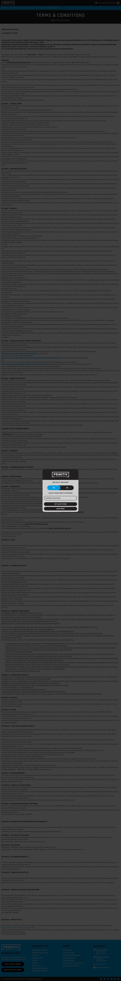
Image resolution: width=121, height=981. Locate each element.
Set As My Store (60, 504)
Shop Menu (60, 509)
